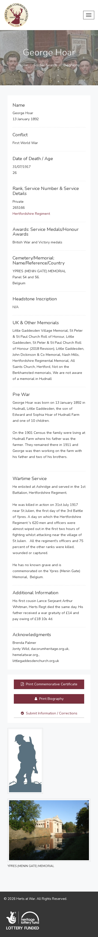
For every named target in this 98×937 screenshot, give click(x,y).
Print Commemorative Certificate (51, 684)
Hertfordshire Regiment (31, 213)
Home (23, 65)
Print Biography (51, 698)
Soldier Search (45, 65)
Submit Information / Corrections (51, 713)
